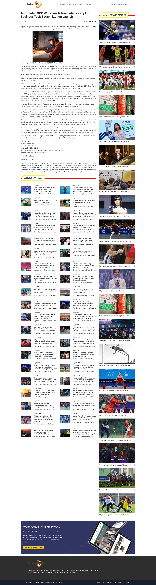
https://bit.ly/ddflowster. (72, 136)
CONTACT (88, 4)
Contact (127, 582)
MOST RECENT (72, 4)
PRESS (81, 4)
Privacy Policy (107, 582)
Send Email (29, 146)
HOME (62, 4)
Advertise (118, 582)
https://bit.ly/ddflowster (62, 74)
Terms (98, 582)
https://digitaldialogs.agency (69, 138)
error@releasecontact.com (39, 167)
